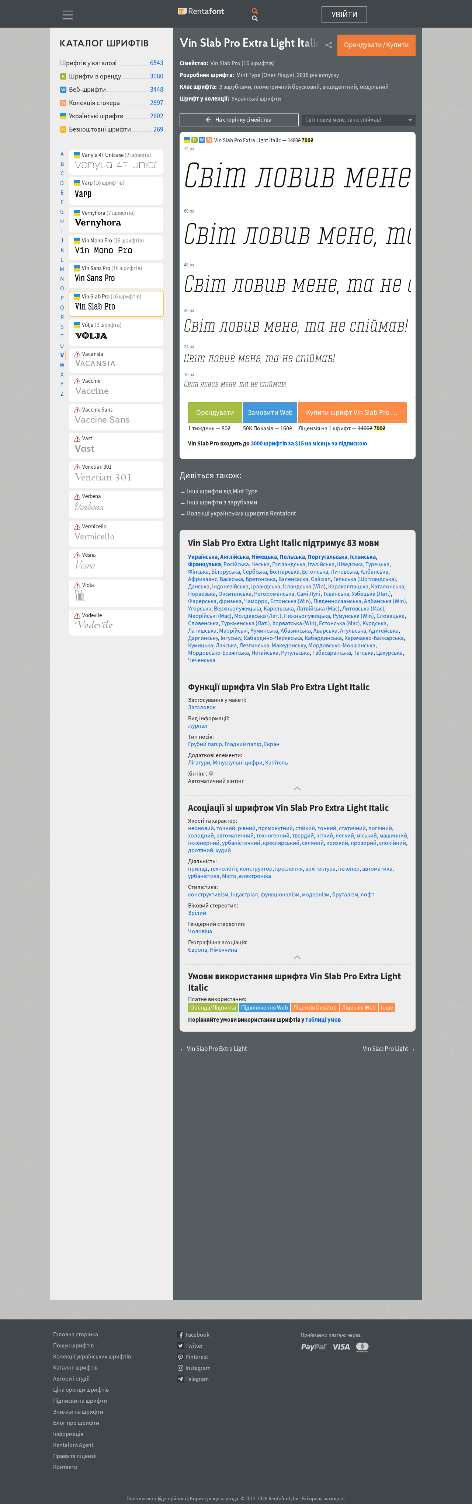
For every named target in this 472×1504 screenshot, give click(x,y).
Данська (198, 586)
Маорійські (233, 630)
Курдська (374, 623)
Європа (197, 949)
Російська (236, 564)
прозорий (363, 842)
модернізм (316, 894)
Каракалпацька (348, 586)
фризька (230, 601)
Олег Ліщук (277, 74)
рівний (247, 828)
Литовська (344, 571)
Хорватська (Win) (294, 623)
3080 (156, 76)
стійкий (305, 828)
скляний (313, 842)
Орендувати (215, 412)
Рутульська (295, 652)
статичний (352, 828)
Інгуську (231, 637)
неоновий (201, 828)
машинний (393, 835)
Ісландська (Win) (304, 586)
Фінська (198, 571)
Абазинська (296, 630)
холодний (201, 835)
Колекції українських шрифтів (92, 1355)
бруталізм (345, 894)
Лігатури (199, 762)
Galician (321, 579)
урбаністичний (241, 842)
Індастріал (244, 894)
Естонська (315, 571)
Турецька (377, 564)
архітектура (320, 868)
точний (225, 828)
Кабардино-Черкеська (273, 637)
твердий (303, 835)
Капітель (276, 762)
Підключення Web (264, 1007)
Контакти (65, 1465)
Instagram (198, 1367)
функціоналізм (280, 894)
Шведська (350, 564)
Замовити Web (270, 412)
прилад (198, 868)
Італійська (321, 564)
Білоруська (225, 571)
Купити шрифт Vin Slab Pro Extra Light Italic (356, 412)
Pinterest (196, 1356)
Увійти (344, 14)
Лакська (226, 645)
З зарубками (235, 86)
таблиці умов (323, 1019)
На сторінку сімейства (243, 119)
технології (223, 868)
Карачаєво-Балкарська (374, 637)
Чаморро (256, 601)
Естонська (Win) (290, 601)
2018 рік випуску (318, 74)
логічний (380, 828)
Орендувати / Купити (376, 44)
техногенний (272, 835)
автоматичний (235, 835)
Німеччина (223, 949)
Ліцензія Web (359, 1007)
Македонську (289, 645)
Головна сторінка (75, 1333)
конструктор (256, 868)
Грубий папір (205, 744)
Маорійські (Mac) (210, 615)
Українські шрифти (256, 98)
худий (223, 850)
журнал (198, 725)
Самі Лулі (308, 593)
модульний (374, 86)
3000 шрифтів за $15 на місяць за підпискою (309, 443)
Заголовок (202, 707)
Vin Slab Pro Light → (389, 1049)
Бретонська (261, 579)
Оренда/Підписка (213, 1007)
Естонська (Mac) (339, 623)
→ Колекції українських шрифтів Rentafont (238, 513)
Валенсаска (293, 579)
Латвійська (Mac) (318, 608)
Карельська (279, 608)
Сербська (255, 571)
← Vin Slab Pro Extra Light (213, 1049)
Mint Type (248, 74)
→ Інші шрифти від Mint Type (218, 491)
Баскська (231, 579)
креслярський (281, 842)
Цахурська (389, 652)
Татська (364, 652)
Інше (387, 1007)
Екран (272, 744)
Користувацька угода (214, 1498)
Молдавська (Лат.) (257, 615)
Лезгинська (254, 645)
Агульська (353, 630)
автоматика (377, 868)
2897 (156, 102)
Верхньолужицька (237, 608)
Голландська (288, 564)
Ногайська (264, 652)
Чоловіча (200, 931)
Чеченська (201, 660)
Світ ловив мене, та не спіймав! (343, 119)
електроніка (255, 875)
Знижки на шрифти (78, 1410)
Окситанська (234, 593)
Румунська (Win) (353, 615)
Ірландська (265, 586)
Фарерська (202, 601)
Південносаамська (337, 601)
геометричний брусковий (287, 86)
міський (367, 835)
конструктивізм (208, 894)
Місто (229, 875)
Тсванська (336, 593)
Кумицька (200, 645)
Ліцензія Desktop (315, 1007)
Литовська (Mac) (363, 608)
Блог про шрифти (76, 1421)
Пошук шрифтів (73, 1344)
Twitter (194, 1345)
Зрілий (197, 912)
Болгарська (284, 571)
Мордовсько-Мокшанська (341, 645)
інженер (349, 868)
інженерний (203, 842)
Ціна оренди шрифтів (81, 1388)
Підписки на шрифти (80, 1399)
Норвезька (202, 593)
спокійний (392, 842)
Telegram (197, 1378)
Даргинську (203, 637)
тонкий (326, 828)
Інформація (68, 1432)
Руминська (264, 630)
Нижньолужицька (307, 615)
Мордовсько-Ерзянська (218, 652)
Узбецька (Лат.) (371, 593)
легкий (345, 835)
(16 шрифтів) (258, 63)
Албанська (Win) (385, 601)
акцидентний (339, 86)
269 (158, 129)
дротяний (200, 850)
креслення (289, 868)
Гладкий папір (243, 744)
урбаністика (203, 875)
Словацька (390, 615)
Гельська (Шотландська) (364, 579)
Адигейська (384, 630)
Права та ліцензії (75, 1454)
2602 (156, 116)
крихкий (337, 842)
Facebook (197, 1334)
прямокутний (275, 828)
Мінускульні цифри (238, 762)
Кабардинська (323, 637)
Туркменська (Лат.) (245, 623)
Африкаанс (202, 579)
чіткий (324, 835)
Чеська (260, 564)
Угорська (199, 608)
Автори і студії (71, 1377)
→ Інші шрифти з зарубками (218, 502)
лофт (367, 894)
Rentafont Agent (73, 1443)
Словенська (203, 623)
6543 (156, 63)
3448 (156, 89)
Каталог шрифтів (75, 1366)
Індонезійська (230, 586)
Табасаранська (331, 652)
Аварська (325, 630)
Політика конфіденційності (157, 1498)
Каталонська (387, 586)
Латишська (202, 630)
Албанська (374, 571)
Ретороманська (274, 593)
